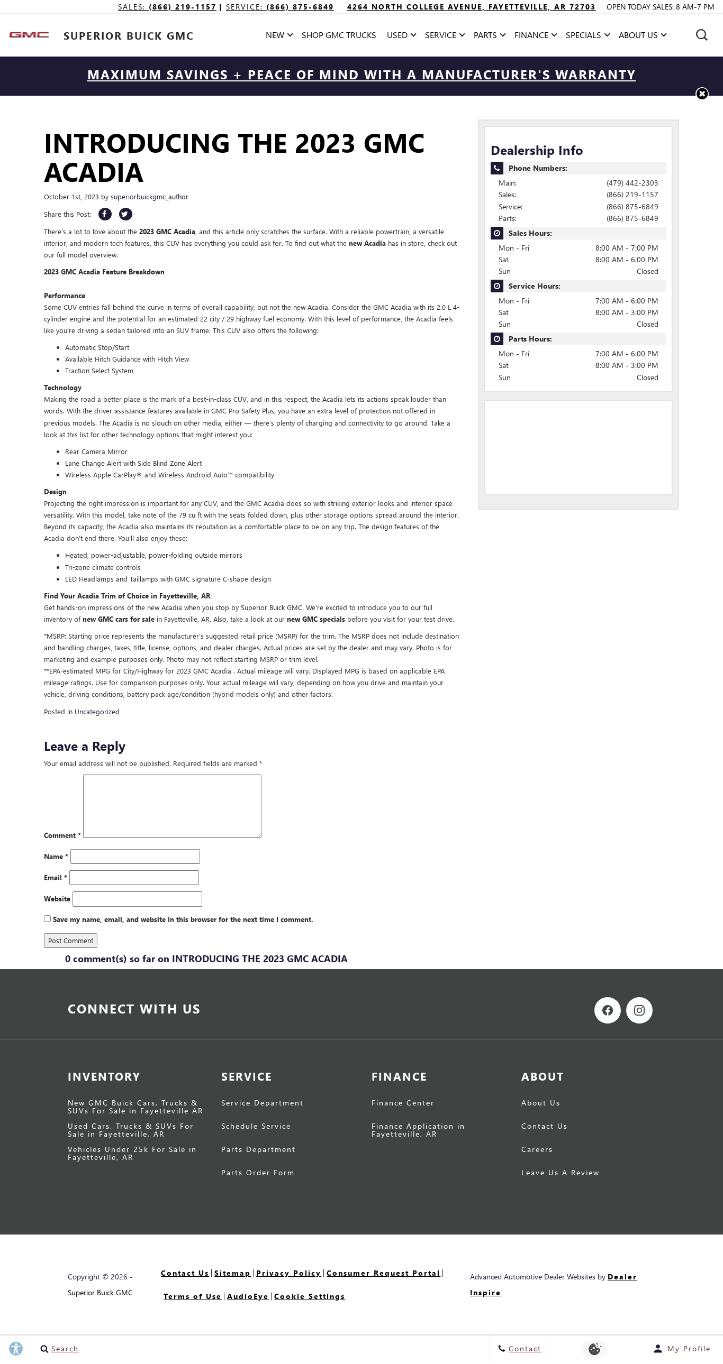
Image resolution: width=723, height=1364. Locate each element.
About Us (541, 1103)
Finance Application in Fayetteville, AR (418, 1130)
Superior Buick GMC (100, 1292)
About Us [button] (638, 36)
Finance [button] (531, 36)
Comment (62, 835)
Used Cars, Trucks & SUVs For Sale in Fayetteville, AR (131, 1130)
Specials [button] (583, 36)
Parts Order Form (258, 1173)
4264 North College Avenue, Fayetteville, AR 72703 (471, 7)
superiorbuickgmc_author (149, 196)
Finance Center (403, 1103)
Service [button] (440, 36)
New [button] (277, 36)
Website (57, 898)
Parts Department (258, 1150)
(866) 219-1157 (632, 194)
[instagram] (639, 1010)
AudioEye (248, 1296)
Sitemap (232, 1273)
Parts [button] (485, 36)
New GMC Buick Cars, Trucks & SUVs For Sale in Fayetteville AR (135, 1107)
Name (56, 856)
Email (55, 877)
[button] (702, 35)
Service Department (262, 1103)
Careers (537, 1150)
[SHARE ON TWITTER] (125, 214)
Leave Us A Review (560, 1173)
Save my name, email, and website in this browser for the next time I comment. (183, 919)
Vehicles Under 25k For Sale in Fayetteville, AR (132, 1154)
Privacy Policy (288, 1273)
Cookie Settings (309, 1296)
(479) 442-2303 (632, 183)
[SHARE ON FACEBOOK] (105, 214)
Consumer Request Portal (383, 1273)
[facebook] (607, 1010)
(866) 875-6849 (632, 206)
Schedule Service (256, 1126)
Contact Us (544, 1126)
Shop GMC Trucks (339, 34)
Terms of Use (193, 1296)
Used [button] (398, 36)
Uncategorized (97, 711)
